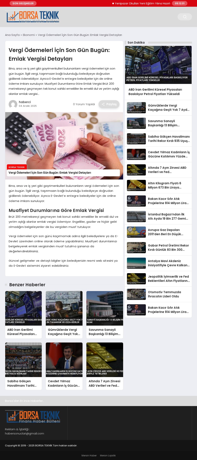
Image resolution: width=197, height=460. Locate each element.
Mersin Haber (89, 455)
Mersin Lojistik (108, 455)
